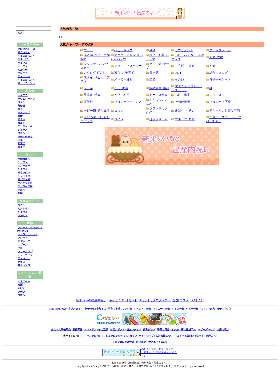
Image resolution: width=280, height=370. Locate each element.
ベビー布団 (122, 95)
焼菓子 (21, 146)
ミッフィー (24, 66)
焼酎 (20, 115)
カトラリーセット (28, 234)
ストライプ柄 (25, 186)
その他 (179, 79)
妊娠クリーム (158, 119)
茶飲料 (88, 101)
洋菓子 (21, 139)
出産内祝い (223, 329)
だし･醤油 (121, 88)
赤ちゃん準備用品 (61, 329)
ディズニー (24, 76)
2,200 (212, 66)
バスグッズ (24, 112)
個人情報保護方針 (124, 342)
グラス (21, 261)
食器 (175, 300)
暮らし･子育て (124, 72)
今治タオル (24, 158)
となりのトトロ (26, 48)
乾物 (152, 50)
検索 (64, 308)
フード (88, 50)
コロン (21, 205)
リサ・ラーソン (26, 83)
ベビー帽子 (182, 95)
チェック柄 (24, 176)
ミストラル (24, 208)
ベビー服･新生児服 (97, 110)
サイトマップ (146, 335)
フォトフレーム (220, 50)
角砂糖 (21, 105)
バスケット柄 (25, 182)
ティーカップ (25, 254)
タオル (21, 133)
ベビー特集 (192, 308)
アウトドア (90, 329)
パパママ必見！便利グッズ (215, 308)
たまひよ (23, 62)
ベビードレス (123, 50)
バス (193, 300)
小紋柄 (21, 189)
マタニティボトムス (128, 101)
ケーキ (88, 88)
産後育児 (77, 329)
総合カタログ (218, 72)
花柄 (20, 193)
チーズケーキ (25, 126)
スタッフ (132, 335)
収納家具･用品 (159, 88)
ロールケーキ (25, 136)
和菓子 (21, 143)
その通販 (103, 329)
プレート (23, 237)
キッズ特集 (178, 308)
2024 (178, 72)
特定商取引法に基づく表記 (151, 342)
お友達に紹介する (116, 335)
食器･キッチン (185, 110)
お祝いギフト (117, 329)
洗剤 (201, 300)
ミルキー (23, 69)
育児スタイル (75, 308)
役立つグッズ (133, 329)
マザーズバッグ (206, 329)
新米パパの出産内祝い (91, 300)
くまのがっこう (26, 55)
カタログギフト (94, 72)
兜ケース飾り (158, 95)
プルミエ (23, 215)
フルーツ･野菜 (185, 119)
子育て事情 (114, 308)
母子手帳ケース (220, 79)
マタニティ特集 (161, 308)
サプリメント (184, 50)
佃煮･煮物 (216, 57)
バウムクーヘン (26, 98)
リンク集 (127, 308)
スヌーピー (24, 59)
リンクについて (95, 335)
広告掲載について (165, 335)
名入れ (133, 300)
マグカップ (24, 241)
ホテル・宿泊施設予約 (183, 329)
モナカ (21, 119)
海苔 (20, 109)
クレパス (23, 73)
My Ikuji (55, 308)
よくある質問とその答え (190, 335)
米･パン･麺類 (123, 79)
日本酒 (153, 72)
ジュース (23, 129)
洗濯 (20, 284)
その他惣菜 (182, 101)
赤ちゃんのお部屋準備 (224, 110)
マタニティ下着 (220, 101)
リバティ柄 (24, 179)
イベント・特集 (142, 308)
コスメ (184, 300)
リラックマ (24, 52)
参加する (101, 308)
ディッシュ (24, 258)
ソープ (21, 291)
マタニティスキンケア (129, 66)
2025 (152, 79)
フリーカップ (25, 251)
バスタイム (24, 281)
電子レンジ (24, 265)
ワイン (21, 102)
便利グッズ (149, 329)
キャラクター (118, 300)
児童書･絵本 (92, 95)
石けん (21, 288)
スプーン (23, 244)
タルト (21, 122)
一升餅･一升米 (185, 66)
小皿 (20, 248)
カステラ (23, 95)
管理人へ (211, 335)
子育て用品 (163, 329)
